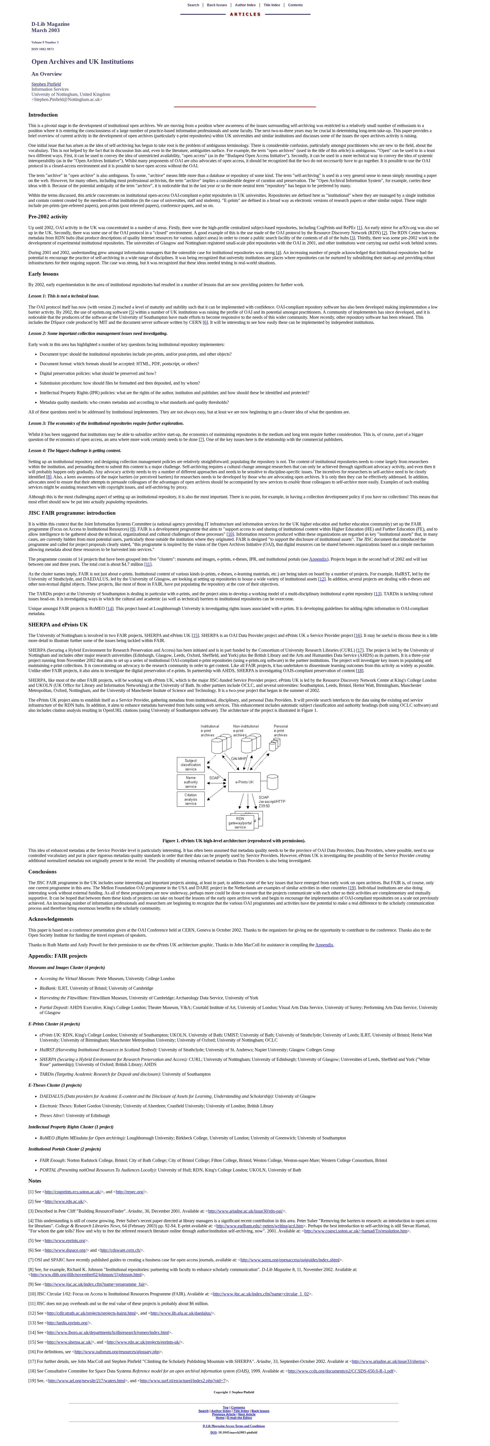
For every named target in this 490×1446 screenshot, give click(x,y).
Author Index (245, 5)
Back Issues (217, 5)
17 (360, 650)
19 (352, 887)
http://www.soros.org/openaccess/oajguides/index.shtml (289, 1259)
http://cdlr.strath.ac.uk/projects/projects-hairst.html (91, 1313)
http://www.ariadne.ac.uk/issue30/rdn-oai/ (245, 1211)
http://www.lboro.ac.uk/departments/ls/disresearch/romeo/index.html (108, 1332)
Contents (295, 5)
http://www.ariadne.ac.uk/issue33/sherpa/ (388, 1361)
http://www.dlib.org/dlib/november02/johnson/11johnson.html (86, 1274)
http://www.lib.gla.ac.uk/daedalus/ (181, 1313)
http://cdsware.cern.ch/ (120, 1250)
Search (193, 5)
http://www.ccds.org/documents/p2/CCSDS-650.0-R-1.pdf (340, 1371)
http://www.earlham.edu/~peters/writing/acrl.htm (259, 1225)
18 (359, 670)
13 (377, 593)
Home (220, 1417)
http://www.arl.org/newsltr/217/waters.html (86, 1380)
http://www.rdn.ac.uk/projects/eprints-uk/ (143, 1342)
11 (148, 564)
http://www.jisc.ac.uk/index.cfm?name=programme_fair (95, 1284)
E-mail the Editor (239, 1417)
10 (230, 534)
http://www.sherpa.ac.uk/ (69, 1342)
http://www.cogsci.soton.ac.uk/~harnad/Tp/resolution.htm (355, 1230)
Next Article (246, 1414)
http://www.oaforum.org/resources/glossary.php (117, 1351)
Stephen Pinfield (46, 84)
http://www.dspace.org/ (65, 1250)
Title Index (272, 5)
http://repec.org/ (130, 1191)
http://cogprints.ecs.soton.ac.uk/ (73, 1191)
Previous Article (224, 1414)
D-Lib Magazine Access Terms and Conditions (234, 1426)
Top (226, 1407)
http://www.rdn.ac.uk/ (64, 1201)
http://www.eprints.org (65, 1240)
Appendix (318, 559)
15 (195, 635)
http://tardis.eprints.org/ (67, 1322)
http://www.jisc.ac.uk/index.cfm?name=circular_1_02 (261, 1293)
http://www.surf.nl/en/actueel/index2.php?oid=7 (182, 1380)
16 (358, 635)
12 (322, 579)
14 (109, 608)
